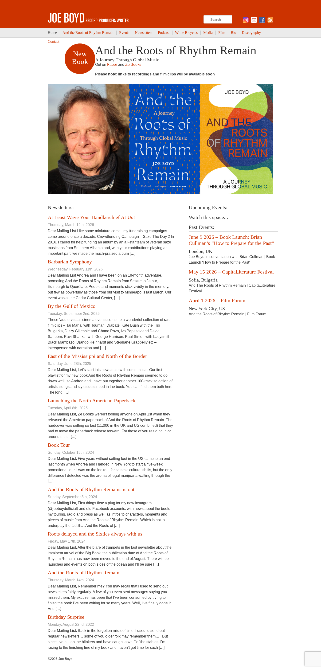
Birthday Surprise (66, 617)
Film (221, 33)
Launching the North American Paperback (92, 400)
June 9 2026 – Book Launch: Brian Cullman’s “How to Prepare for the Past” (231, 240)
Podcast (163, 33)
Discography (251, 33)
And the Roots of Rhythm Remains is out (91, 489)
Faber (112, 65)
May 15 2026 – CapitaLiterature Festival (231, 272)
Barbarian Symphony (70, 262)
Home (52, 33)
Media (208, 33)
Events (124, 33)
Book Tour (59, 445)
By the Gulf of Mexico (71, 306)
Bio (233, 33)
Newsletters (143, 33)
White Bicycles (186, 33)
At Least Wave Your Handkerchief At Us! (91, 217)
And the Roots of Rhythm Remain (88, 33)
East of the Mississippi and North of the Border (97, 356)
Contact (53, 41)
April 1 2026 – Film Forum (217, 300)
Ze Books (133, 65)
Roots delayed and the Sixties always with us (95, 534)
